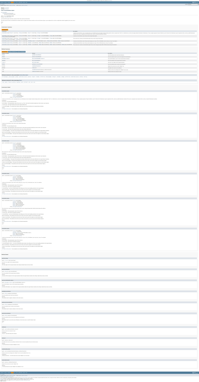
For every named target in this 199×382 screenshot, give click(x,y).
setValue (81, 76)
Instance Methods (12, 51)
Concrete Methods (21, 51)
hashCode (18, 82)
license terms (110, 0)
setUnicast (34, 71)
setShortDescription (75, 76)
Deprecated (20, 2)
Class (11, 32)
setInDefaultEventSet (36, 69)
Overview (2, 2)
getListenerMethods (36, 60)
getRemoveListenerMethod (37, 64)
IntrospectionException (17, 97)
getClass (14, 82)
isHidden (37, 76)
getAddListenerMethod (36, 54)
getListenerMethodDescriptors (38, 58)
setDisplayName (48, 76)
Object (20, 80)
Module (5, 2)
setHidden (58, 76)
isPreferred (42, 76)
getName (16, 76)
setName (62, 76)
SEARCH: (186, 4)
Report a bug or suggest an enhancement (6, 376)
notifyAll (26, 82)
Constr (10, 5)
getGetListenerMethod (36, 56)
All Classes (2, 4)
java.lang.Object (4, 12)
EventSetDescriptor (5, 32)
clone (3, 82)
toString (85, 76)
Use (14, 2)
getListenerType (35, 62)
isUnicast (34, 67)
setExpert (54, 76)
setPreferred (67, 76)
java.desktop (6, 7)
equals (6, 82)
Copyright (1, 379)
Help (26, 2)
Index (24, 2)
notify (22, 82)
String (20, 32)
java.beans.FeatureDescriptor (8, 13)
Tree (17, 2)
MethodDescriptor (5, 58)
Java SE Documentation (24, 377)
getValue (29, 76)
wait (29, 82)
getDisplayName (11, 76)
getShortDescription (23, 76)
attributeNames (5, 76)
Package (9, 2)
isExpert (33, 76)
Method (13, 5)
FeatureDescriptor (24, 75)
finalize (10, 82)
